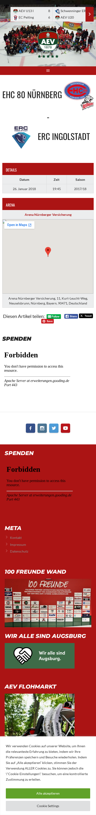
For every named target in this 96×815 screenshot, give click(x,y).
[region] (48, 775)
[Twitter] (53, 428)
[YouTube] (65, 428)
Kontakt (16, 538)
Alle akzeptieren (48, 793)
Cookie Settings (48, 806)
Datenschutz (19, 551)
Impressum (18, 545)
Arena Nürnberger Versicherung (48, 215)
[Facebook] (30, 428)
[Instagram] (42, 428)
